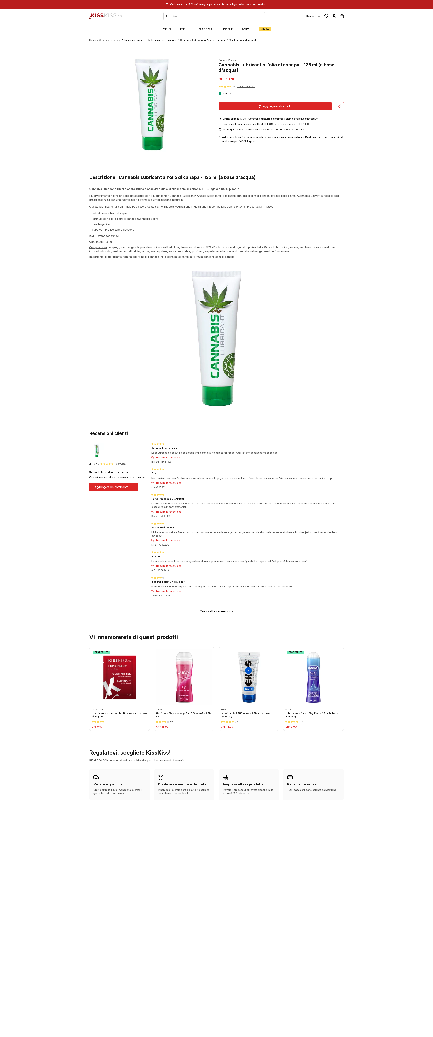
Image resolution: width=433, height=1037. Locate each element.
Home (92, 40)
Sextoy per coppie (110, 40)
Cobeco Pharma (228, 60)
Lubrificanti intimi (133, 40)
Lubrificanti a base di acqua (161, 40)
